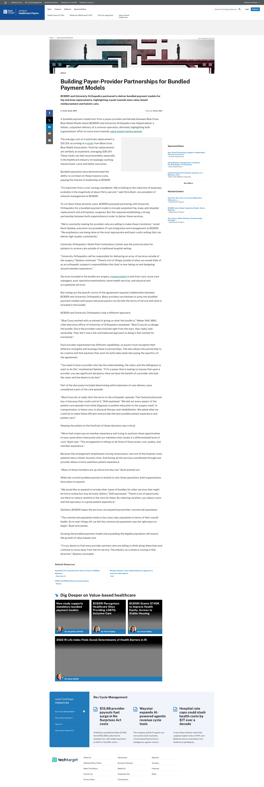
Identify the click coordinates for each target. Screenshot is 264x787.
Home (52, 38)
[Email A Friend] (49, 140)
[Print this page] (49, 133)
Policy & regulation (105, 15)
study (90, 143)
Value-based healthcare (124, 16)
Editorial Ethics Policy (92, 763)
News (49, 9)
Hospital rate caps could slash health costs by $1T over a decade (192, 716)
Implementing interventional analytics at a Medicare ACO (185, 174)
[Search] (239, 10)
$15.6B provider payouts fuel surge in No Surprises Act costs (112, 716)
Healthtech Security (51, 2)
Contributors (123, 779)
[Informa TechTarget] (5, 2)
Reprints (155, 758)
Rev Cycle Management (33, 2)
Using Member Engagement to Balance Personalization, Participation (184, 164)
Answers (155, 763)
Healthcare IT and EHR (69, 2)
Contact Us (88, 774)
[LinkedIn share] (49, 127)
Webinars (67, 9)
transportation (118, 276)
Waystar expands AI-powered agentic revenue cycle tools (153, 716)
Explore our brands (251, 2)
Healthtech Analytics (86, 2)
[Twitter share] (49, 120)
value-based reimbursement (126, 131)
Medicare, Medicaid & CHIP (81, 15)
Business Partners (125, 763)
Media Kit (122, 769)
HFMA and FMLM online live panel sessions (72, 581)
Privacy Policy (89, 779)
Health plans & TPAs (55, 15)
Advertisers (122, 758)
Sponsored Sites (80, 9)
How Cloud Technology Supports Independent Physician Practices (186, 153)
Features (58, 9)
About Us (87, 758)
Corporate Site (124, 774)
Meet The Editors (91, 769)
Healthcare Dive (16, 2)
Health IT (59, 724)
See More (188, 183)
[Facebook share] (49, 113)
